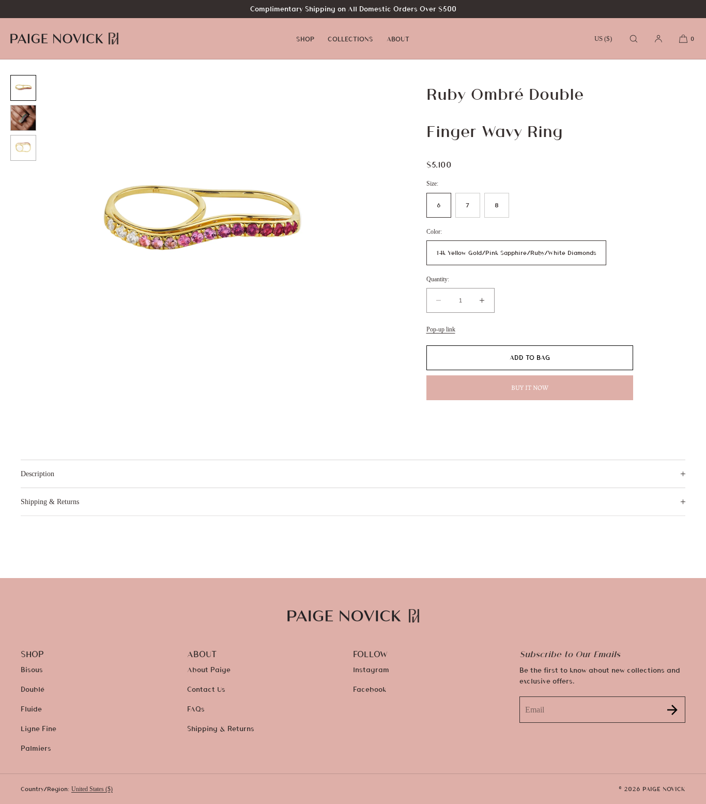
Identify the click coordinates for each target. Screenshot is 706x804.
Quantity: (437, 279)
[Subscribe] (672, 709)
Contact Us (206, 689)
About (398, 39)
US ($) (603, 38)
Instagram (371, 669)
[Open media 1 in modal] (200, 223)
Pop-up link (440, 329)
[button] (633, 38)
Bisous (32, 669)
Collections (350, 39)
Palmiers (36, 748)
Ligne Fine (38, 728)
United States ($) (92, 789)
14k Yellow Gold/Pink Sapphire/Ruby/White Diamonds (516, 252)
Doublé (32, 689)
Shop (305, 39)
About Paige (209, 669)
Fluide (31, 708)
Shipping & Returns (220, 728)
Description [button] (37, 474)
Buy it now (529, 387)
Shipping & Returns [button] (50, 502)
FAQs (196, 708)
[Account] (658, 38)
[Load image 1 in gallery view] (23, 88)
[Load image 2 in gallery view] (23, 118)
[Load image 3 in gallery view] (23, 148)
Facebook (369, 689)
